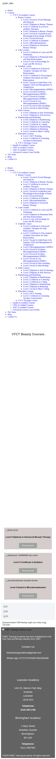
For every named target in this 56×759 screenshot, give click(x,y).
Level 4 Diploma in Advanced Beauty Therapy (35, 46)
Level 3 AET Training (32, 136)
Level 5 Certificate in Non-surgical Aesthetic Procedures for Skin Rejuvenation (37, 77)
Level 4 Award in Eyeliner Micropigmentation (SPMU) (34, 97)
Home (10, 10)
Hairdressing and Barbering (29, 117)
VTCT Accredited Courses (24, 15)
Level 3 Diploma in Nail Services (37, 115)
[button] (28, 163)
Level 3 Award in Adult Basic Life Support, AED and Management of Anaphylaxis (37, 84)
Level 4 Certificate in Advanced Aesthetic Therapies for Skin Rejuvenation (36, 70)
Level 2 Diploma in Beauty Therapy (38, 24)
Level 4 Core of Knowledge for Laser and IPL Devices (36, 62)
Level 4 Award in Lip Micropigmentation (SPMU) (34, 102)
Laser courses (23, 50)
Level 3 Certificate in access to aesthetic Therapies (35, 28)
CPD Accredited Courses (23, 147)
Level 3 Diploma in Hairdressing (36, 127)
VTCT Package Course (27, 143)
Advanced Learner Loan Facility (26, 152)
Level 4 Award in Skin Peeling (35, 108)
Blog (10, 157)
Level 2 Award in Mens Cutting (36, 131)
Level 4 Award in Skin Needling (36, 106)
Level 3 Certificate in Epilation (35, 41)
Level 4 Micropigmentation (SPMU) (38, 89)
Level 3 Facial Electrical (33, 38)
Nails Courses (23, 110)
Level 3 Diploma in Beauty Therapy (38, 31)
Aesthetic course (25, 66)
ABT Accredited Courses (23, 150)
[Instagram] (6, 641)
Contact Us (12, 159)
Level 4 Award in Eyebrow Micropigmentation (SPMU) (34, 93)
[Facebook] (3, 641)
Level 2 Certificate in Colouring (36, 122)
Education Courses (25, 134)
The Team (12, 154)
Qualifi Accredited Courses (24, 145)
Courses (11, 13)
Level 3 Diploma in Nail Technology (38, 113)
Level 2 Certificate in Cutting (35, 124)
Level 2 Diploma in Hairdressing (36, 120)
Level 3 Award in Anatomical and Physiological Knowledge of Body (37, 35)
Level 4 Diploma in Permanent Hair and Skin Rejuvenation (38, 58)
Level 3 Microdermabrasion (34, 43)
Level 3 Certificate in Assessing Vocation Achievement (36, 139)
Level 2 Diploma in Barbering (35, 129)
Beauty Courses (24, 17)
